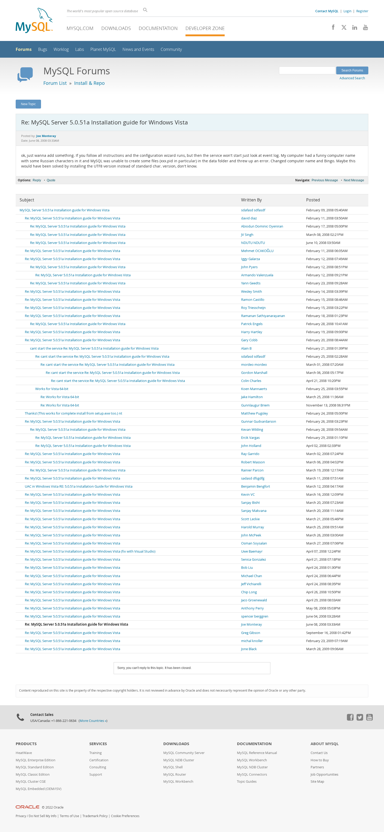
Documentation (158, 28)
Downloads (116, 28)
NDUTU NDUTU (253, 243)
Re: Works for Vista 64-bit (59, 397)
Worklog (61, 49)
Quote (51, 180)
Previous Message (325, 180)
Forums (24, 49)
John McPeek (251, 535)
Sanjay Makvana (253, 510)
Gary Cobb (249, 340)
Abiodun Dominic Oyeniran (262, 226)
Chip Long (249, 592)
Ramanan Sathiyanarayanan (263, 316)
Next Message (354, 180)
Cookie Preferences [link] (125, 816)
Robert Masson (253, 462)
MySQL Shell (173, 767)
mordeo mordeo (254, 364)
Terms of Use (69, 816)
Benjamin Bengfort (255, 486)
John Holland (251, 446)
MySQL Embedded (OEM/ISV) (38, 789)
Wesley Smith (251, 291)
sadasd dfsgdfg (252, 478)
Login (347, 11)
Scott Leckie (250, 519)
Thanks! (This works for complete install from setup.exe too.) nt (73, 413)
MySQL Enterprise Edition (35, 760)
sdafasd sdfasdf (253, 210)
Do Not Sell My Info (42, 816)
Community (171, 49)
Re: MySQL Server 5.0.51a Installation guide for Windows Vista (72, 218)
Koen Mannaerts (254, 389)
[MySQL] (34, 21)
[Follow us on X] (342, 29)
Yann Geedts (250, 283)
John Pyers (249, 267)
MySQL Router (174, 774)
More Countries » (93, 721)
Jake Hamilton (252, 397)
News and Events (138, 49)
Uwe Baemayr (252, 551)
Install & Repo (89, 83)
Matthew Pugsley (254, 413)
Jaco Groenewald (254, 600)
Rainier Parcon (252, 470)
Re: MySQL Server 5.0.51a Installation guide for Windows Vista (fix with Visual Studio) (90, 551)
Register (362, 11)
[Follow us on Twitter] (360, 719)
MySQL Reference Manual (257, 753)
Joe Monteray (251, 624)
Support (95, 774)
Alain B (246, 348)
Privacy (21, 816)
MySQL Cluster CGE (31, 781)
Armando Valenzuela (257, 275)
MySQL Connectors (252, 774)
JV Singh (247, 234)
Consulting (97, 767)
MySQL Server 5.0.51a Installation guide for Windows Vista (64, 210)
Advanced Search (352, 78)
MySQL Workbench (178, 781)
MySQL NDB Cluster (178, 760)
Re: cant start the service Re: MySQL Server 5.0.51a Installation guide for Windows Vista (102, 356)
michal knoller (252, 641)
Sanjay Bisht (250, 502)
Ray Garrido (250, 454)
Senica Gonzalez (253, 559)
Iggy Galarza (250, 259)
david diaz (249, 218)
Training (95, 753)
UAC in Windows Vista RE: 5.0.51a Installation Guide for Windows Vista (78, 486)
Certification (98, 760)
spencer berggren (254, 616)
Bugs (42, 49)
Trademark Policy (95, 816)
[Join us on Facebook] (331, 29)
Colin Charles (251, 381)
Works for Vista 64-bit (51, 389)
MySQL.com (80, 28)
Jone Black (249, 649)
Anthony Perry (252, 608)
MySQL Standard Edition (35, 767)
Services (98, 743)
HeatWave (24, 753)
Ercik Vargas (250, 437)
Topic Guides (247, 781)
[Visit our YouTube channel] (363, 29)
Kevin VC (248, 494)
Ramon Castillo (252, 299)
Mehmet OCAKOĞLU (257, 251)
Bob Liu (247, 567)
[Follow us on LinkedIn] (353, 29)
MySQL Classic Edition (33, 774)
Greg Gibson (250, 633)
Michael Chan (251, 576)
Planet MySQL (103, 49)
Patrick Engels (252, 324)
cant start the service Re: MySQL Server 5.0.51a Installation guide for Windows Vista (94, 348)
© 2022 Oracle (52, 807)
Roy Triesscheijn (253, 308)
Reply (37, 180)
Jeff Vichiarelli (251, 584)
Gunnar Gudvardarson (258, 421)
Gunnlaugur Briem (255, 405)
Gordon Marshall (254, 372)
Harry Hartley (251, 332)
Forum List (55, 83)
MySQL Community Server (184, 753)
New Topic (28, 104)
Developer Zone (205, 28)
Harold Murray (252, 527)
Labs (79, 49)
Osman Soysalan (254, 543)
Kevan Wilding (252, 429)
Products (26, 743)
